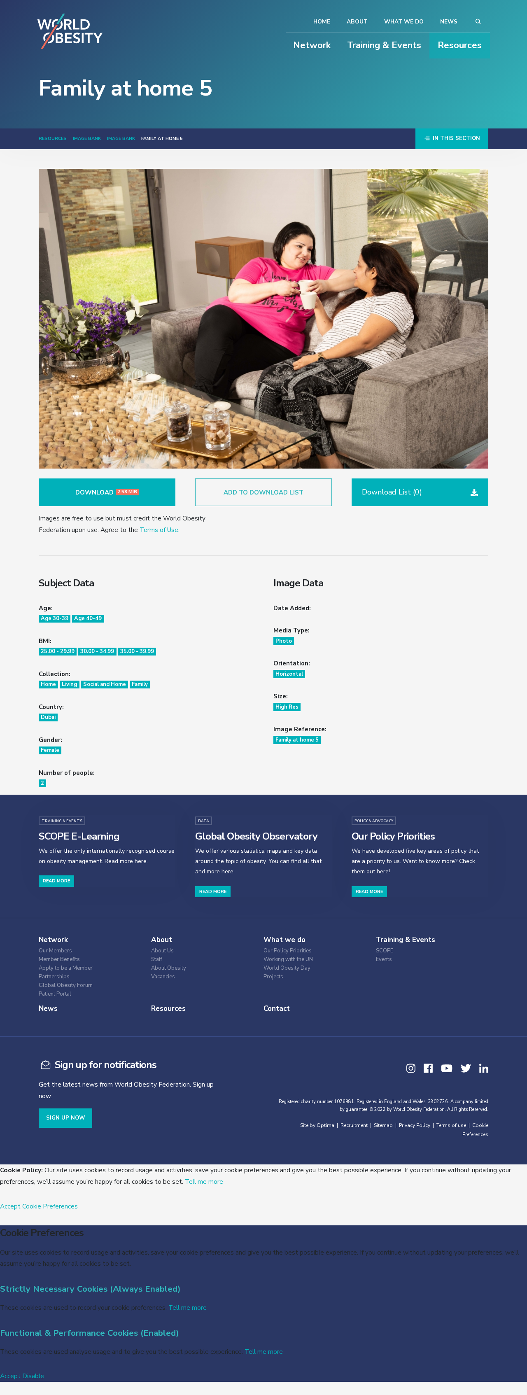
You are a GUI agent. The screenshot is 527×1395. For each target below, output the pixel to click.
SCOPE (384, 951)
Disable (33, 1376)
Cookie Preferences (50, 1206)
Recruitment (354, 1125)
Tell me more (204, 1181)
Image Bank (87, 138)
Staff (156, 959)
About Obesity (168, 968)
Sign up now (65, 1118)
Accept (10, 1206)
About (357, 22)
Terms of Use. (160, 529)
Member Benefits (59, 959)
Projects (273, 977)
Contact (277, 1008)
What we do (404, 22)
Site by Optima (317, 1125)
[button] (420, 492)
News (448, 22)
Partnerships (54, 977)
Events (384, 959)
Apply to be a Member (66, 968)
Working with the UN (288, 959)
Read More (56, 881)
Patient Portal (55, 994)
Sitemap (383, 1125)
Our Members (55, 951)
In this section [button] (455, 138)
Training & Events (384, 45)
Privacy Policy (414, 1125)
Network (312, 45)
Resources (460, 45)
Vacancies (163, 977)
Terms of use (451, 1125)
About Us (162, 951)
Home (321, 22)
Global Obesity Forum (66, 985)
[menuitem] (88, 949)
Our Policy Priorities (288, 951)
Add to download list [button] (263, 492)
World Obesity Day (287, 968)
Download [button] (106, 492)
